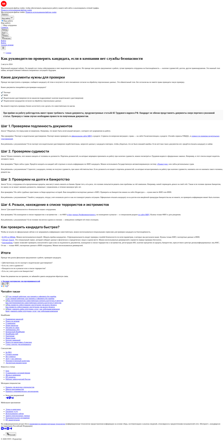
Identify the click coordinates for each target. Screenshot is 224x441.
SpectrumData (7, 243)
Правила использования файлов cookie (41, 12)
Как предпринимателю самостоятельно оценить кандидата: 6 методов (33, 303)
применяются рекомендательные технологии (47, 424)
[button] (3, 41)
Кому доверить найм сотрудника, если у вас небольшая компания (32, 311)
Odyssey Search (8, 240)
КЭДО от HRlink (8, 237)
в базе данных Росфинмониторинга (81, 215)
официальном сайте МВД (81, 136)
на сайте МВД (143, 215)
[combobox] (11, 434)
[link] (5, 35)
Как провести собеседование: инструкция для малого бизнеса (30, 307)
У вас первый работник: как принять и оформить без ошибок (30, 299)
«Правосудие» (162, 164)
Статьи (8, 53)
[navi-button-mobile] (3, 48)
